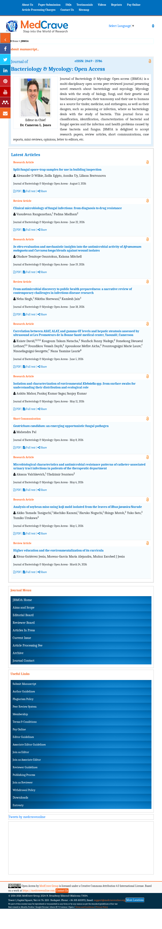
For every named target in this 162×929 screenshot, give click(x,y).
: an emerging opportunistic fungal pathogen (61, 426)
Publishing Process (24, 775)
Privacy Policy (102, 907)
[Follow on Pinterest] (5, 81)
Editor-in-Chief (35, 120)
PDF (18, 191)
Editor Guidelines (23, 737)
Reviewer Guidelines (25, 767)
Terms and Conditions (84, 907)
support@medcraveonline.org (109, 900)
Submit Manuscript (24, 684)
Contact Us (67, 9)
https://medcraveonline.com (39, 890)
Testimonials (85, 4)
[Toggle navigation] (153, 26)
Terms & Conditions (24, 722)
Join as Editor (21, 752)
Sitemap (84, 9)
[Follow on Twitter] (5, 59)
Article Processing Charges (38, 9)
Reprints (116, 4)
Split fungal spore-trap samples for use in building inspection (57, 169)
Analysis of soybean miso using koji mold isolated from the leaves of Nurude (77, 507)
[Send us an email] (5, 113)
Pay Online (133, 4)
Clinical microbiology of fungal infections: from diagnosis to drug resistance (67, 208)
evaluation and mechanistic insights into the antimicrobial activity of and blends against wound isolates (77, 248)
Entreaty (18, 805)
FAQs (69, 4)
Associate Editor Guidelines (29, 744)
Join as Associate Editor (27, 760)
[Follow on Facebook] (5, 48)
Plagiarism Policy (23, 699)
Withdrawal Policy (24, 790)
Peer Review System (24, 706)
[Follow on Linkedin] (5, 70)
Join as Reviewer (23, 782)
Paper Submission (49, 4)
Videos (102, 4)
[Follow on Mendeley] (5, 102)
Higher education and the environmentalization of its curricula (58, 550)
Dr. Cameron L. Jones (35, 125)
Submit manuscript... (23, 49)
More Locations (135, 900)
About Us (27, 4)
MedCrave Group (48, 886)
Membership (20, 714)
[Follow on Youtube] (5, 91)
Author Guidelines (24, 691)
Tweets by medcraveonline (26, 817)
